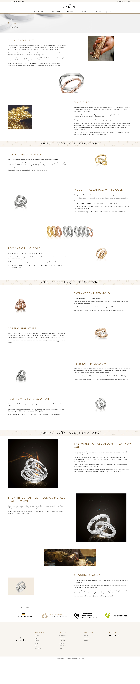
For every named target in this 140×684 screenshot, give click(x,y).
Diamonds (37, 641)
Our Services (62, 641)
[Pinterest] (110, 635)
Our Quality (62, 643)
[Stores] (106, 11)
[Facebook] (118, 635)
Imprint (86, 635)
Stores (60, 648)
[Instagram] (113, 635)
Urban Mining (38, 648)
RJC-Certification (63, 646)
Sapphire (37, 643)
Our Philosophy (62, 638)
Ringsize (36, 638)
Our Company (62, 635)
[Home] (69, 6)
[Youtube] (116, 635)
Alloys (27, 607)
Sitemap (86, 641)
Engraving (37, 635)
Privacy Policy (87, 638)
